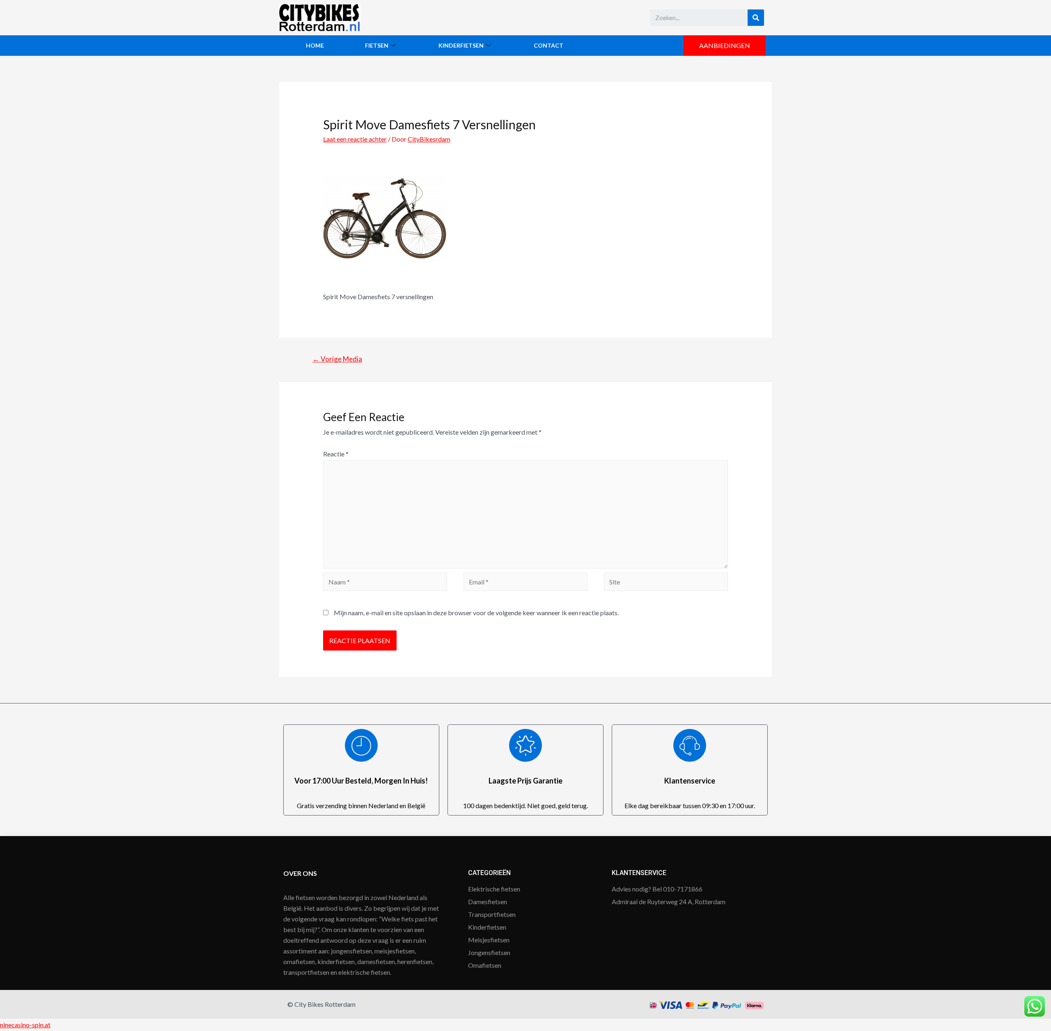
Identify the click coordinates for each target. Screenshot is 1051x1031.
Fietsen (376, 45)
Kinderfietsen (461, 45)
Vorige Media (337, 359)
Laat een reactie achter (355, 139)
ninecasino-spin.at (25, 1025)
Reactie (336, 454)
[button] (725, 45)
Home (315, 45)
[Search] (756, 17)
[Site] (666, 583)
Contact (548, 45)
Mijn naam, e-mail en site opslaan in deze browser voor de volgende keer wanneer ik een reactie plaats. (476, 612)
